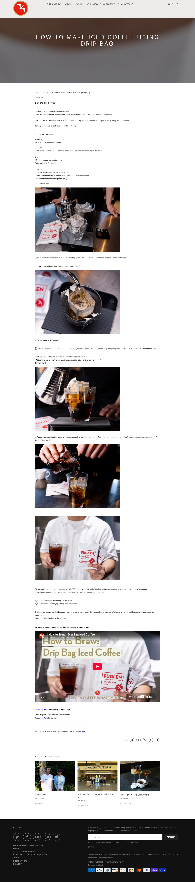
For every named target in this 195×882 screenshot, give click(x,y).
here (83, 731)
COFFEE (30, 845)
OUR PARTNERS (32, 855)
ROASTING (32, 852)
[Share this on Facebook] (138, 740)
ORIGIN (68, 4)
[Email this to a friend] (156, 740)
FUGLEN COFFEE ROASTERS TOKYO (109, 862)
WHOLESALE (93, 4)
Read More (39, 803)
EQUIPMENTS (41, 845)
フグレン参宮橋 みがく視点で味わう (134, 795)
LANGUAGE (126, 4)
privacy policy (93, 847)
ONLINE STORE (53, 4)
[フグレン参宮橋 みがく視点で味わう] (140, 776)
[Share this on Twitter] (131, 740)
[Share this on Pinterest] (144, 740)
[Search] (173, 3)
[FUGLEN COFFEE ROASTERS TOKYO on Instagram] (47, 837)
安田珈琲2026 (40, 795)
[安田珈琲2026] (55, 776)
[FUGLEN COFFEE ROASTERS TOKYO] (28, 8)
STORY (24, 852)
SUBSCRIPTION (110, 4)
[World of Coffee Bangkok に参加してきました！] (97, 776)
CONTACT (44, 855)
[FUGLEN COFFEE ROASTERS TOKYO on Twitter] (18, 837)
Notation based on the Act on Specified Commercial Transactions (114, 842)
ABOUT (79, 4)
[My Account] (169, 3)
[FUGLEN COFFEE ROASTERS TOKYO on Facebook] (28, 837)
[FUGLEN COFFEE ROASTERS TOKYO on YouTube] (37, 837)
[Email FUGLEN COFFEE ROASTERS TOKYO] (57, 837)
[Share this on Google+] (150, 740)
